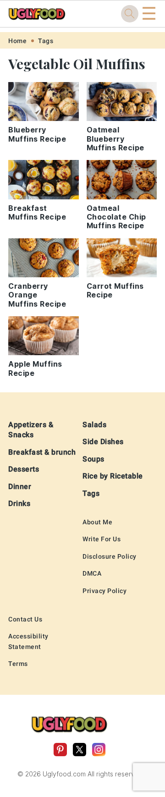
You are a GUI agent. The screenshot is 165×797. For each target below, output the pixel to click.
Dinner (19, 486)
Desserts (23, 469)
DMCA (91, 573)
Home (17, 40)
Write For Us (101, 539)
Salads (94, 424)
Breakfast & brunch (42, 452)
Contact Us (25, 619)
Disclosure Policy (109, 556)
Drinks (19, 503)
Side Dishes (103, 441)
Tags (45, 40)
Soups (93, 459)
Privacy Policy (104, 590)
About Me (97, 522)
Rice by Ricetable (112, 476)
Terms (18, 663)
